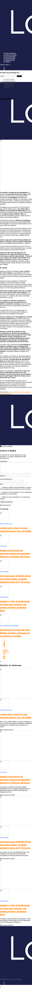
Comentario (4, 461)
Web (1, 484)
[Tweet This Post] (18, 642)
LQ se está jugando (9, 56)
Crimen (10, 392)
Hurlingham (16, 392)
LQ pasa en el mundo (10, 55)
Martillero (8, 394)
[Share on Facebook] (18, 640)
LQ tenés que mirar (9, 58)
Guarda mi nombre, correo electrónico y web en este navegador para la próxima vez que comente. (15, 488)
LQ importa (7, 61)
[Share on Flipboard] (18, 643)
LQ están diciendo (9, 60)
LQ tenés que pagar (10, 53)
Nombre (3, 476)
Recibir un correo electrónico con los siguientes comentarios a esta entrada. (16, 493)
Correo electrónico (6, 479)
